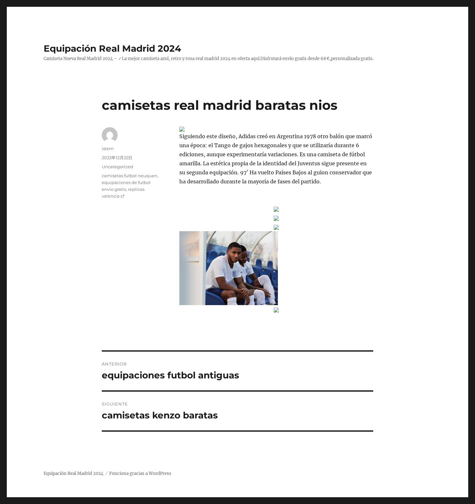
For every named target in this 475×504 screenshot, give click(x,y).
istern (108, 148)
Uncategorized (117, 166)
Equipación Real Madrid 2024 (112, 48)
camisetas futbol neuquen (129, 175)
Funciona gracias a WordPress (140, 473)
